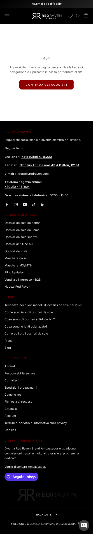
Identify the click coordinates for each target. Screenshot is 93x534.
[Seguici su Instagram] (16, 204)
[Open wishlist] (70, 15)
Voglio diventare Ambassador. (25, 466)
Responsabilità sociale (20, 373)
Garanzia (11, 408)
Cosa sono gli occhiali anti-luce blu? (30, 319)
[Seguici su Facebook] (7, 204)
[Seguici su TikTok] (34, 204)
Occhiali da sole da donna (22, 223)
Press (8, 340)
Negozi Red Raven (17, 286)
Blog (8, 347)
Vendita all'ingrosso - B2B (23, 279)
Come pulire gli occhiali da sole (26, 333)
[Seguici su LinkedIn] (43, 204)
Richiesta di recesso (19, 401)
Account (10, 415)
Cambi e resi (13, 394)
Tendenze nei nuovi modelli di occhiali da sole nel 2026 (43, 305)
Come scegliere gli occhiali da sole (29, 312)
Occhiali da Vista (16, 251)
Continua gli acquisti (46, 84)
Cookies (10, 430)
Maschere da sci (16, 258)
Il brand (10, 366)
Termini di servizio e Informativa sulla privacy (36, 423)
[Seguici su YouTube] (25, 204)
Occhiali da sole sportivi (21, 237)
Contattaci (12, 380)
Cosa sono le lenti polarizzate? (26, 326)
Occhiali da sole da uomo (22, 230)
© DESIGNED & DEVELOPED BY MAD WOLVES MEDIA (43, 523)
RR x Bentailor (14, 272)
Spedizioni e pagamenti (21, 387)
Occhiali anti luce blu (19, 244)
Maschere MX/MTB (18, 265)
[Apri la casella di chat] (84, 525)
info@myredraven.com (33, 173)
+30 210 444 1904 (17, 186)
